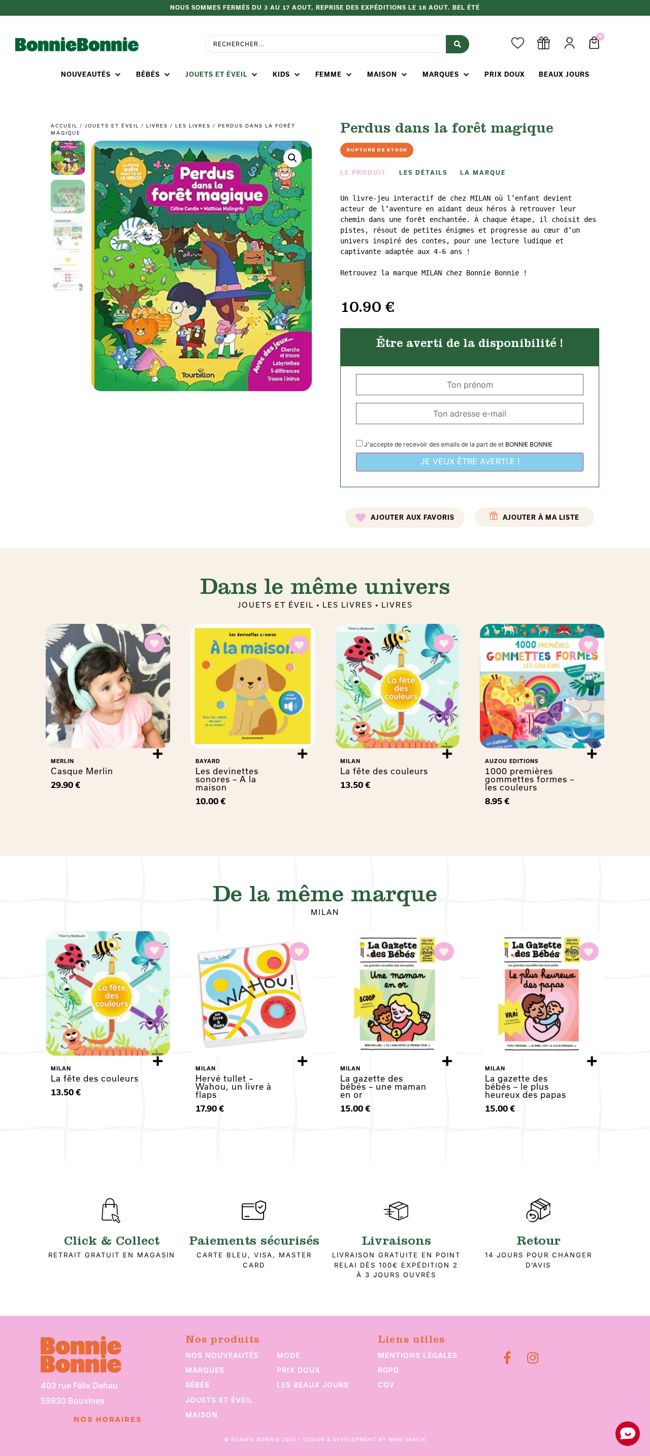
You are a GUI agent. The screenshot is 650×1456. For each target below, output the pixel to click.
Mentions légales (418, 1355)
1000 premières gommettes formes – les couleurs (529, 779)
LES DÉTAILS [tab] (423, 173)
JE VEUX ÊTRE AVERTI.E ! (469, 461)
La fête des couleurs (384, 771)
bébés (197, 1384)
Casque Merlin (82, 771)
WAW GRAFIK (407, 1439)
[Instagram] (532, 1357)
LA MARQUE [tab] (483, 173)
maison (201, 1414)
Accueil (64, 126)
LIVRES (157, 126)
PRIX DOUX (298, 1370)
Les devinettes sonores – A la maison (227, 779)
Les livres (193, 126)
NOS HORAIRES (108, 1420)
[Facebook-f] (507, 1357)
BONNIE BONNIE (528, 444)
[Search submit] (457, 44)
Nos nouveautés (222, 1355)
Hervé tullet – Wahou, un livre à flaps (234, 1086)
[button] (91, 75)
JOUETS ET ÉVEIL (112, 126)
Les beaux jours (313, 1384)
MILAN (325, 912)
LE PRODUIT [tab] (363, 173)
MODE (288, 1355)
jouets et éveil (219, 1400)
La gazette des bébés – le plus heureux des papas (525, 1086)
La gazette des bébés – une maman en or (383, 1086)
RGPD (388, 1370)
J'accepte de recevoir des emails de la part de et (457, 444)
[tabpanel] (469, 235)
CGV (386, 1384)
